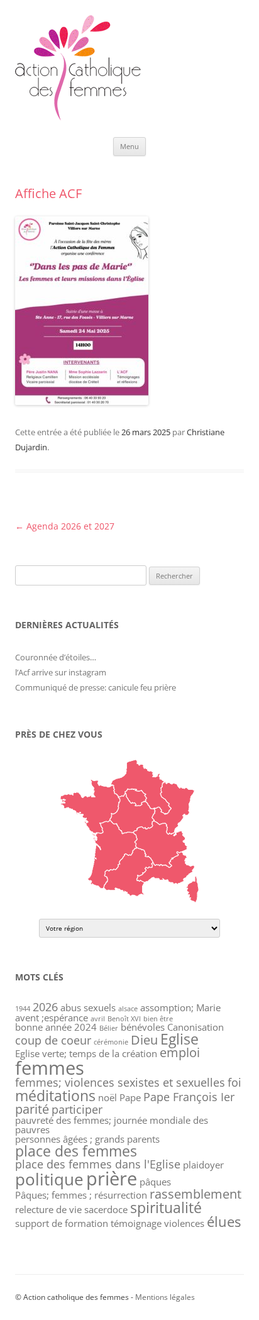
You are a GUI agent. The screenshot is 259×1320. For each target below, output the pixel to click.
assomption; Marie (180, 1007)
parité (32, 1109)
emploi (180, 1052)
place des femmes (76, 1151)
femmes (49, 1067)
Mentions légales (165, 1297)
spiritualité (166, 1207)
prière (111, 1178)
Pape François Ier (188, 1096)
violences (184, 1223)
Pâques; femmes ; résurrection (81, 1195)
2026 (45, 1006)
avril (98, 1018)
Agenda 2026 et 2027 (64, 526)
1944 (22, 1008)
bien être (158, 1018)
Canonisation (195, 1027)
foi (234, 1082)
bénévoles (143, 1027)
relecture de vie (48, 1209)
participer (77, 1109)
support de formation (61, 1223)
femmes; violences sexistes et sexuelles (120, 1082)
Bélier (108, 1028)
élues (224, 1221)
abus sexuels (88, 1007)
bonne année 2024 (56, 1027)
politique (49, 1179)
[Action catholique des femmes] (78, 117)
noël (107, 1097)
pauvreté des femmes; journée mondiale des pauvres (111, 1125)
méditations (55, 1095)
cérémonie (111, 1042)
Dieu (144, 1039)
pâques (155, 1181)
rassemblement (195, 1193)
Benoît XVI (124, 1018)
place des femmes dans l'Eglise (97, 1164)
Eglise (179, 1039)
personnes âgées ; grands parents (87, 1139)
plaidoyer (203, 1164)
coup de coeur (53, 1040)
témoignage (136, 1223)
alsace (128, 1008)
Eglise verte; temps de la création (86, 1053)
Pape (130, 1097)
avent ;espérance (51, 1017)
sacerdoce (106, 1209)
